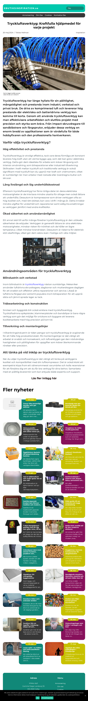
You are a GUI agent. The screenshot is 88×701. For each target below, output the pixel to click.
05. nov (31, 595)
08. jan (30, 546)
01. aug (31, 400)
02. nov (73, 595)
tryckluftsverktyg (34, 284)
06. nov (73, 571)
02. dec (73, 546)
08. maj (73, 448)
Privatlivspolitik (47, 698)
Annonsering (28, 15)
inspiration (80, 33)
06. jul (31, 424)
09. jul (73, 400)
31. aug (73, 644)
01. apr (30, 497)
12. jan (73, 522)
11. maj (31, 448)
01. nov (30, 619)
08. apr (73, 473)
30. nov (31, 571)
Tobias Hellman (22, 33)
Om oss (39, 15)
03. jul (73, 424)
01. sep (30, 644)
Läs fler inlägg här (44, 378)
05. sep (73, 619)
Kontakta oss (60, 15)
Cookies (48, 15)
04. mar (73, 497)
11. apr (31, 473)
